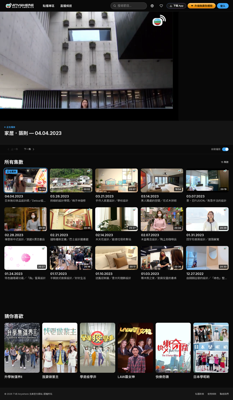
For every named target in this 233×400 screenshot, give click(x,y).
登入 (222, 5)
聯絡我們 (224, 394)
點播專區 (48, 6)
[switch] (225, 149)
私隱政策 (199, 394)
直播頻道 (66, 6)
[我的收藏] (161, 6)
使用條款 (212, 394)
